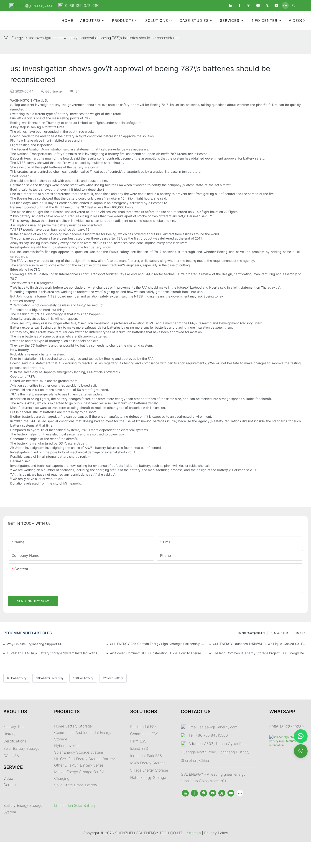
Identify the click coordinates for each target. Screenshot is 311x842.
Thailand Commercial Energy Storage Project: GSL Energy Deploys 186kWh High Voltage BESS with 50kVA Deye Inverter (260, 653)
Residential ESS (143, 726)
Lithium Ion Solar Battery (75, 805)
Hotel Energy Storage (148, 777)
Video (8, 778)
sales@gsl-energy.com (35, 5)
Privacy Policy (216, 833)
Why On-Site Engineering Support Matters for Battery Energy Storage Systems (35, 644)
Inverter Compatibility (251, 633)
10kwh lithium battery (50, 678)
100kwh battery (83, 678)
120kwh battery (113, 678)
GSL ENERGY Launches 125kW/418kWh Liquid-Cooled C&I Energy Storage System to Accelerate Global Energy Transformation (260, 644)
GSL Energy (13, 37)
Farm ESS (138, 741)
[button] (304, 20)
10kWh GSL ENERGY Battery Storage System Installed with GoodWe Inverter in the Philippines (54, 653)
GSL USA (11, 755)
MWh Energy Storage (148, 763)
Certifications (14, 741)
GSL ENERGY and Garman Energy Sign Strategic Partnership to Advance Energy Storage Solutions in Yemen (157, 644)
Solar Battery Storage (21, 748)
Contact (10, 784)
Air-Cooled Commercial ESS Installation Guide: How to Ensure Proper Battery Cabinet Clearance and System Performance (157, 653)
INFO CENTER (279, 633)
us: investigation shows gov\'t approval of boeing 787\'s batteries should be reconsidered (104, 37)
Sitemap (194, 833)
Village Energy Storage (149, 770)
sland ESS (139, 748)
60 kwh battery (16, 678)
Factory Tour (14, 726)
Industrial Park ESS (146, 755)
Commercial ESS (144, 734)
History (9, 734)
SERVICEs (299, 633)
